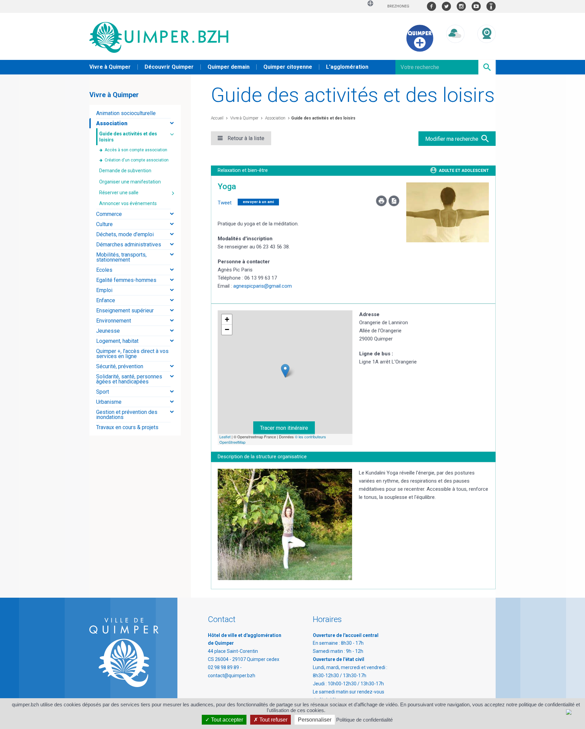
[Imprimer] (382, 205)
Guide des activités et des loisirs (323, 118)
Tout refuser (272, 720)
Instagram (461, 6)
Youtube (476, 6)
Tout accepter (226, 720)
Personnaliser (314, 720)
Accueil (217, 118)
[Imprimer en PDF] (393, 205)
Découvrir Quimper (169, 67)
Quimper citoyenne (287, 67)
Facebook (431, 6)
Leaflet (225, 436)
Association (274, 118)
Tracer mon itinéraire (284, 428)
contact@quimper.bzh (231, 675)
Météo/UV (455, 49)
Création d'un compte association (137, 160)
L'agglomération (347, 67)
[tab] (135, 113)
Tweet (225, 203)
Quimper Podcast (491, 6)
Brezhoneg (398, 6)
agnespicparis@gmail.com (262, 286)
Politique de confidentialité (364, 720)
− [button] (227, 329)
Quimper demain (229, 67)
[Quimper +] (419, 50)
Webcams (486, 49)
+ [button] (227, 319)
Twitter (446, 6)
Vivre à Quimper (110, 67)
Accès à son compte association (136, 150)
